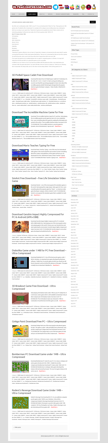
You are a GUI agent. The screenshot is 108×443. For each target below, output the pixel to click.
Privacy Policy (74, 53)
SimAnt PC (29, 207)
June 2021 (73, 254)
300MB (73, 127)
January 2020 (74, 287)
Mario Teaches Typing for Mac (22, 171)
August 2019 (74, 300)
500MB (73, 122)
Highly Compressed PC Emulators (80, 157)
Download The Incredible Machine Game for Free (37, 112)
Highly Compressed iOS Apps (79, 111)
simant (27, 205)
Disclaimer (73, 59)
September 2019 (75, 298)
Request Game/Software (63, 14)
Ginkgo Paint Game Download (52, 345)
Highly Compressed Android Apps (80, 100)
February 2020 (74, 284)
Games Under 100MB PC (56, 93)
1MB (73, 141)
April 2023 (73, 210)
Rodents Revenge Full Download (50, 419)
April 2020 (73, 281)
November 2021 (75, 246)
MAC (72, 84)
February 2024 (74, 199)
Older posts (17, 427)
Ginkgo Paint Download (38, 345)
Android (19, 235)
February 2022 (74, 237)
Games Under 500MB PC (51, 237)
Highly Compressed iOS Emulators (80, 166)
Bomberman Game (34, 383)
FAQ (83, 14)
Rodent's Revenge (29, 417)
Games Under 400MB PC (49, 95)
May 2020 (73, 278)
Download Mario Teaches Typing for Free (33, 145)
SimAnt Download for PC (43, 205)
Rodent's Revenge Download (42, 417)
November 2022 (75, 218)
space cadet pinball (21, 105)
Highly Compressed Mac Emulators (80, 160)
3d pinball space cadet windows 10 (39, 101)
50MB (73, 135)
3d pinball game (53, 99)
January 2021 (74, 262)
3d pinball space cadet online (23, 101)
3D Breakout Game (28, 312)
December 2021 (75, 243)
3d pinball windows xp (54, 101)
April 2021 (73, 257)
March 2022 (74, 235)
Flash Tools (73, 177)
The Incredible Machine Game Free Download (34, 138)
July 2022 (73, 227)
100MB (73, 133)
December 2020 (75, 265)
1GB (73, 119)
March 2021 (74, 259)
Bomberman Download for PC (45, 381)
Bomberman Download (31, 381)
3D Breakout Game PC (17, 314)
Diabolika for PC (46, 277)
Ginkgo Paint (28, 345)
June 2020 (73, 276)
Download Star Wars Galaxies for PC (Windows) (82, 40)
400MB (73, 125)
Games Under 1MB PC (24, 95)
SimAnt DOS (33, 205)
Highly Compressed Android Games (80, 97)
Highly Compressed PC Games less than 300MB (27, 169)
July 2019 (73, 303)
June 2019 (73, 306)
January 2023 (74, 213)
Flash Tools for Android (77, 185)
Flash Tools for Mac (77, 182)
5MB (73, 138)
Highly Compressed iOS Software (80, 114)
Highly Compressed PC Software (80, 81)
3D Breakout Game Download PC (57, 312)
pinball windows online (53, 103)
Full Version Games (45, 93)
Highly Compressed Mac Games (45, 167)
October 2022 (74, 221)
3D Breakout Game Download (41, 312)
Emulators (73, 155)
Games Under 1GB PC (55, 235)
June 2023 (73, 207)
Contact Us (91, 14)
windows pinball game (46, 105)
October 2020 (74, 268)
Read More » (34, 89)
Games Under (32, 14)
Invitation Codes (75, 191)
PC (21, 99)
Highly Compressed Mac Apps (79, 89)
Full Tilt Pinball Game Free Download (80, 30)
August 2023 (74, 205)
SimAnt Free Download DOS (57, 205)
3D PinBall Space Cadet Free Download (32, 75)
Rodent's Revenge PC (36, 419)
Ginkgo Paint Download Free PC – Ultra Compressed (39, 321)
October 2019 (74, 295)
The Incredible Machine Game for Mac (50, 136)
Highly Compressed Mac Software (80, 92)
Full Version (37, 93)
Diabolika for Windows (56, 277)
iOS (72, 106)
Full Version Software (77, 174)
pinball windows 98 (42, 103)
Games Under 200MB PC (37, 95)
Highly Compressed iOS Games (79, 108)
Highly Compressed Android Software (81, 103)
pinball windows (33, 103)
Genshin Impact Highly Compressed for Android (29, 243)
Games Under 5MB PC (31, 97)
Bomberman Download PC (22, 383)
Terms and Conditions (76, 56)
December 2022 (75, 216)
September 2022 (75, 224)
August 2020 (74, 273)
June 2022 (73, 229)
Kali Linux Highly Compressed (79, 152)
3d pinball (27, 99)
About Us (41, 14)
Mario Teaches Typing (49, 169)
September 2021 (75, 248)
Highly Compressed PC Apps (79, 78)
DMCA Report (74, 62)
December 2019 (75, 289)
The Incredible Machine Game (32, 136)
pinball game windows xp (22, 103)
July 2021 (73, 251)
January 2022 (74, 240)
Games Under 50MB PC (19, 97)
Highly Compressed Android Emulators (81, 163)
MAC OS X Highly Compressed (79, 149)
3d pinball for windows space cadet (39, 99)
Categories (22, 14)
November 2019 (75, 292)
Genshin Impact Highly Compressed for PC (52, 243)
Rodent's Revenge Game (24, 419)
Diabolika (27, 277)
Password (76, 14)
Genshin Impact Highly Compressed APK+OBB (37, 241)
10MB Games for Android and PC (25, 93)
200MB (73, 130)
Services (50, 14)
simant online (23, 207)
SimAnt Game (15, 207)
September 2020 (75, 270)
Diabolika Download (36, 277)
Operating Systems (75, 144)
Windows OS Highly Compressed (80, 146)
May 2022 (73, 232)
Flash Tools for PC (76, 179)
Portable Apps (74, 188)
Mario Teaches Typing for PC (38, 171)
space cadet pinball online (33, 105)
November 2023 (75, 202)
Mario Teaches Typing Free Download (55, 171)
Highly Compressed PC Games (44, 97)
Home (13, 14)
